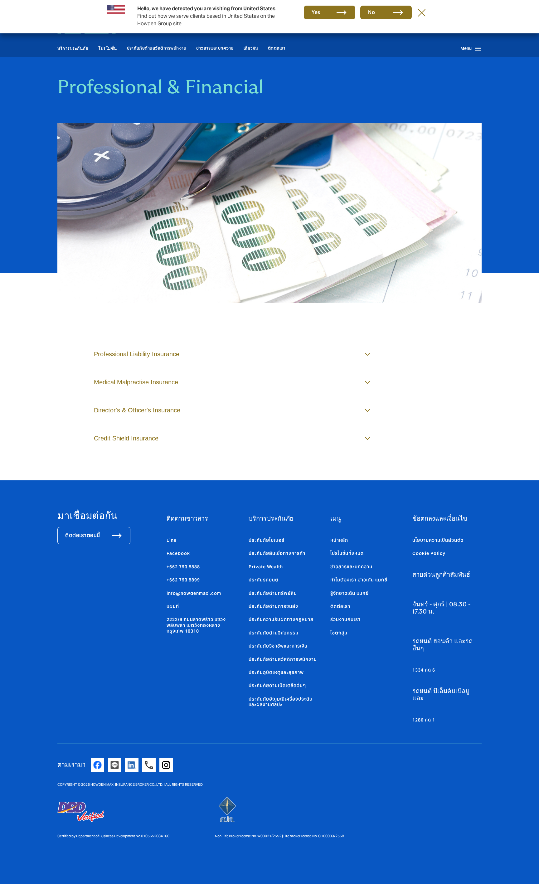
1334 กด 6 (423, 670)
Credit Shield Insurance (126, 438)
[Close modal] (422, 12)
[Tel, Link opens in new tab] (149, 765)
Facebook (178, 553)
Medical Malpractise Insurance (136, 382)
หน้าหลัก (339, 540)
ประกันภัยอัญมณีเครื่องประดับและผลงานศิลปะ (281, 701)
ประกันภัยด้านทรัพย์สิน (273, 593)
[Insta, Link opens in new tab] (166, 765)
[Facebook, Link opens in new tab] (97, 765)
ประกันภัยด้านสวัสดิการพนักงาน (157, 48)
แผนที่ (173, 606)
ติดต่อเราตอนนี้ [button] (82, 535)
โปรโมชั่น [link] (107, 48)
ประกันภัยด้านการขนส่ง (273, 606)
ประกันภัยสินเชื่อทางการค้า (277, 553)
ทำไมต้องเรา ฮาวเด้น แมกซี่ (358, 580)
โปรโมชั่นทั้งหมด (347, 553)
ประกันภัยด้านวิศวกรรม (274, 633)
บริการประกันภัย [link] (72, 48)
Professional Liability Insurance (136, 354)
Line (172, 540)
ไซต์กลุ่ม (338, 633)
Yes (316, 12)
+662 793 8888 (183, 567)
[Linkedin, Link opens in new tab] (132, 765)
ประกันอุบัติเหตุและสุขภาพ (276, 672)
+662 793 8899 (183, 580)
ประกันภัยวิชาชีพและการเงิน (278, 646)
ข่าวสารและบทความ (215, 48)
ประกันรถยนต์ (264, 580)
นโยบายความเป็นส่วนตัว (438, 540)
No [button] (371, 12)
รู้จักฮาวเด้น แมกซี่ (349, 593)
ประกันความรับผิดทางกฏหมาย (281, 619)
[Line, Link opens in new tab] (115, 765)
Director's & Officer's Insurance (137, 410)
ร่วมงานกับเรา (345, 619)
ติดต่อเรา (276, 48)
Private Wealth (266, 567)
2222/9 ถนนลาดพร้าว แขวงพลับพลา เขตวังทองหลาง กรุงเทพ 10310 (196, 625)
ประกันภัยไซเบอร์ (266, 540)
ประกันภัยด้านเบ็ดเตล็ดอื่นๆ (277, 685)
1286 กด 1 (423, 720)
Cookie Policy (428, 553)
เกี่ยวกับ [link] (251, 48)
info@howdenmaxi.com (194, 593)
